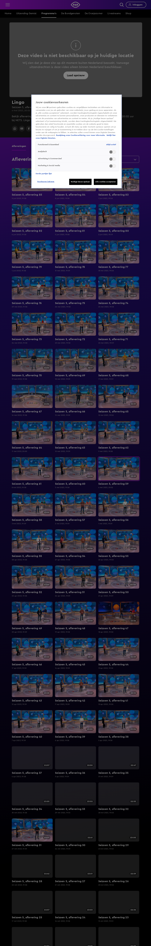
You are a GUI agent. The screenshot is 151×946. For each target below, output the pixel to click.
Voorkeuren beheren (45, 181)
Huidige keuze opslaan (80, 182)
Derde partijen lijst (44, 173)
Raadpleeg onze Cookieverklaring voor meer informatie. (81, 135)
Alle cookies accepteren (105, 182)
